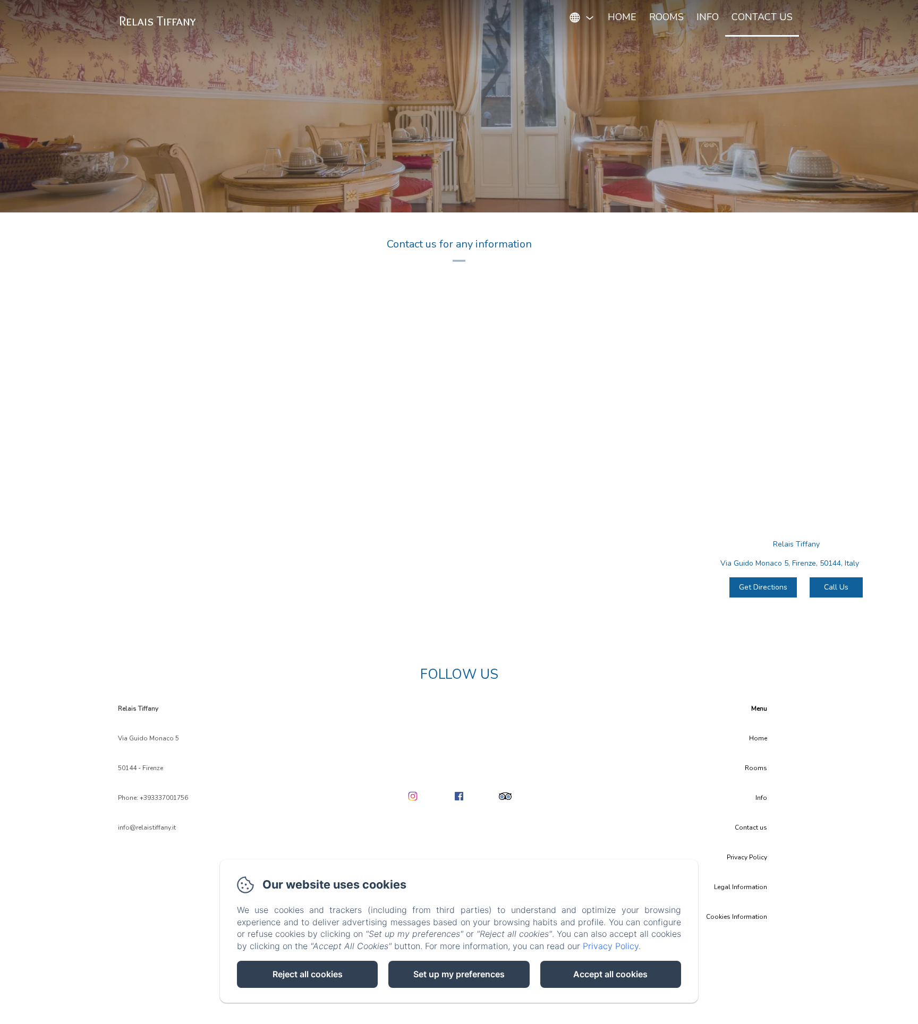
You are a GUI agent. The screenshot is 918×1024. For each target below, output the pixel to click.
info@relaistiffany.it (147, 827)
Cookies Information (736, 916)
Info (707, 17)
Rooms (666, 17)
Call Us (836, 587)
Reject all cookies (308, 974)
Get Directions (763, 587)
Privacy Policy (747, 857)
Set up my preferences (459, 974)
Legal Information (740, 887)
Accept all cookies (610, 974)
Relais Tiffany (157, 21)
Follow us (459, 674)
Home (622, 17)
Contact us (762, 17)
